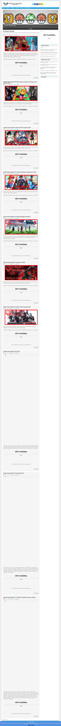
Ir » (4, 26)
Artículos (12, 8)
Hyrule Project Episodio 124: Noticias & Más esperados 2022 (17, 307)
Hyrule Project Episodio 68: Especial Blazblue (48, 73)
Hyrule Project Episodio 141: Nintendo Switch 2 (48, 54)
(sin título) (42, 47)
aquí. (30, 75)
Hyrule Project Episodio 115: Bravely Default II (13, 473)
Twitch (22, 8)
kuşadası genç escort (44, 64)
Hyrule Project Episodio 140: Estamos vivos (48, 56)
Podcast (7, 8)
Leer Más (36, 77)
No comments (16, 84)
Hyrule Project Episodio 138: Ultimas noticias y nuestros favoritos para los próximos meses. (20, 82)
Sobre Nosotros (27, 8)
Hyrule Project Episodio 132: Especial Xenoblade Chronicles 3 (17, 216)
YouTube (17, 8)
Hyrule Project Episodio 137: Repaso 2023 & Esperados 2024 (17, 127)
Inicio (4, 8)
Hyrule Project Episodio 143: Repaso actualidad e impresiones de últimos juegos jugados (48, 50)
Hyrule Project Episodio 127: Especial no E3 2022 (14, 262)
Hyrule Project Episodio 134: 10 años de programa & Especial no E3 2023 (19, 172)
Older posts (5, 719)
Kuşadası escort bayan (44, 61)
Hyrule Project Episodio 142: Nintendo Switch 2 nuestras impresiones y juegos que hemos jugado (48, 52)
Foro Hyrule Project (9, 25)
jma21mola (42, 70)
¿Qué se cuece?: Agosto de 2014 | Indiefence (48, 67)
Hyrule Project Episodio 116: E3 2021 (11, 351)
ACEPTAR (31, 725)
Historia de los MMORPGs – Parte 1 (51, 70)
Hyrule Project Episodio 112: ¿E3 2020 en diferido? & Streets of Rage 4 (19, 597)
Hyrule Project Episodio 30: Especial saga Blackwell (47, 68)
